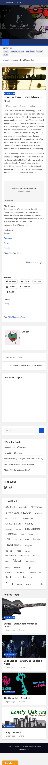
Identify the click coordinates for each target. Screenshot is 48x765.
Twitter (6, 243)
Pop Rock (20, 572)
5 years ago (10, 630)
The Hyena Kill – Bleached (17, 698)
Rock (9, 584)
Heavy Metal (29, 546)
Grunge (27, 539)
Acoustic (23, 507)
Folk (7, 539)
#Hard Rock (30, 51)
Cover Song (8, 529)
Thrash (39, 584)
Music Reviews (9, 93)
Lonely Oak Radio (12, 732)
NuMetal (18, 567)
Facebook (8, 238)
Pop (28, 567)
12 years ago (11, 106)
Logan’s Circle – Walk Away (15, 447)
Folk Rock (17, 539)
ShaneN (23, 106)
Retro (32, 578)
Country (29, 523)
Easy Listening (32, 528)
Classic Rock (28, 519)
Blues (7, 519)
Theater (28, 584)
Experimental (33, 534)
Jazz (7, 561)
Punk (8, 577)
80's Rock (10, 507)
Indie (18, 551)
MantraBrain (24, 750)
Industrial (28, 551)
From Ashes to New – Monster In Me (19, 464)
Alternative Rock (18, 317)
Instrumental (24, 555)
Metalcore (30, 561)
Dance (18, 529)
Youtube (7, 248)
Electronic (11, 534)
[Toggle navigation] (12, 42)
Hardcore (37, 539)
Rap (25, 577)
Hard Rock (13, 545)
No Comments (35, 106)
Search (41, 430)
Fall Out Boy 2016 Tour (13, 453)
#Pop (6, 54)
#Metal (39, 51)
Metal (17, 561)
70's (9, 317)
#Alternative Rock (17, 51)
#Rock (6, 51)
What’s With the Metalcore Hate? (17, 470)
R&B (17, 578)
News (7, 568)
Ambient (38, 513)
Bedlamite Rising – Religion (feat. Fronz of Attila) (23, 459)
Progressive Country (34, 572)
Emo (22, 534)
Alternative (36, 507)
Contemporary (13, 523)
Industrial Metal (10, 555)
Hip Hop (8, 551)
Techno (19, 584)
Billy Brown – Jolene (14, 357)
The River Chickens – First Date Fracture (25, 365)
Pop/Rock (9, 572)
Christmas (16, 519)
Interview (36, 555)
